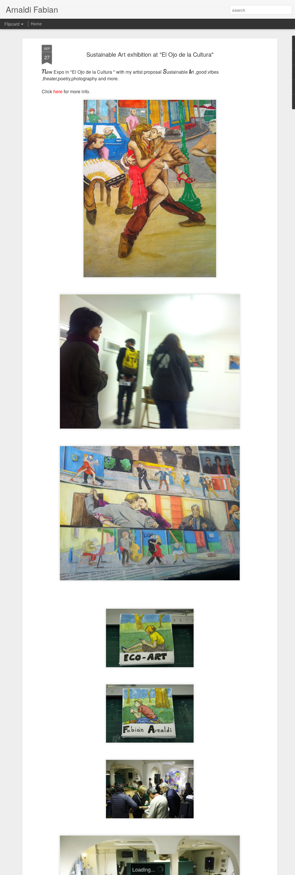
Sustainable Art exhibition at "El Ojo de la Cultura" (149, 54)
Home (36, 23)
